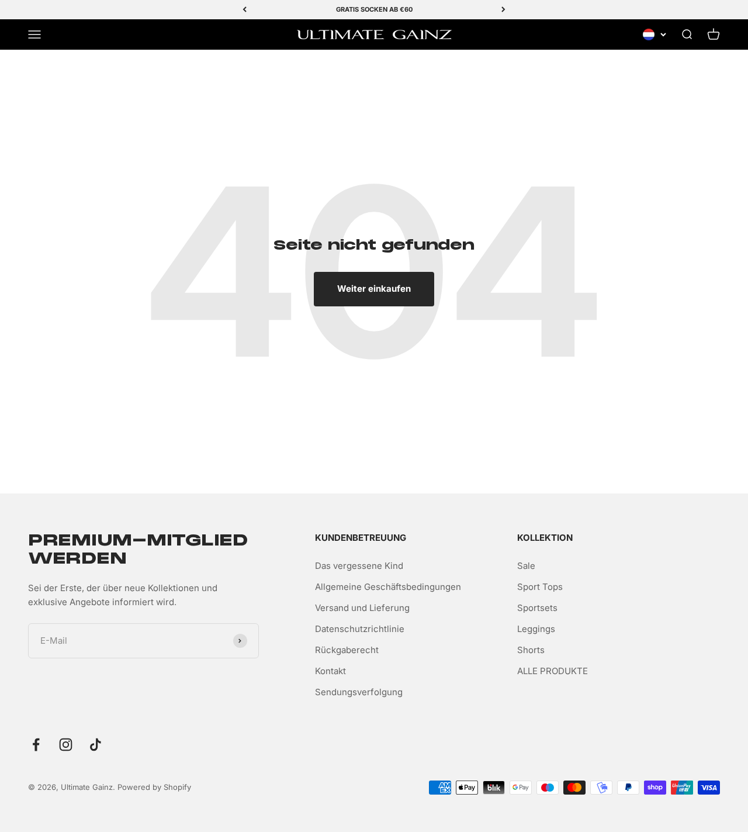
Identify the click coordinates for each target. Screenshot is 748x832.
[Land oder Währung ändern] (654, 34)
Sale (526, 565)
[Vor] (503, 9)
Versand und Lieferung (362, 607)
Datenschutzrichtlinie (359, 628)
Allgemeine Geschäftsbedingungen (388, 586)
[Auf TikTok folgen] (95, 744)
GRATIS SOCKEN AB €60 (374, 9)
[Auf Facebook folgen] (36, 744)
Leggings (536, 628)
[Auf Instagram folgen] (66, 744)
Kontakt (330, 670)
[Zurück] (245, 9)
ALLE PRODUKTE (552, 670)
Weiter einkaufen (374, 288)
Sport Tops (540, 586)
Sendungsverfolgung (359, 692)
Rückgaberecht (347, 649)
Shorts (531, 649)
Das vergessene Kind (359, 565)
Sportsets (537, 607)
